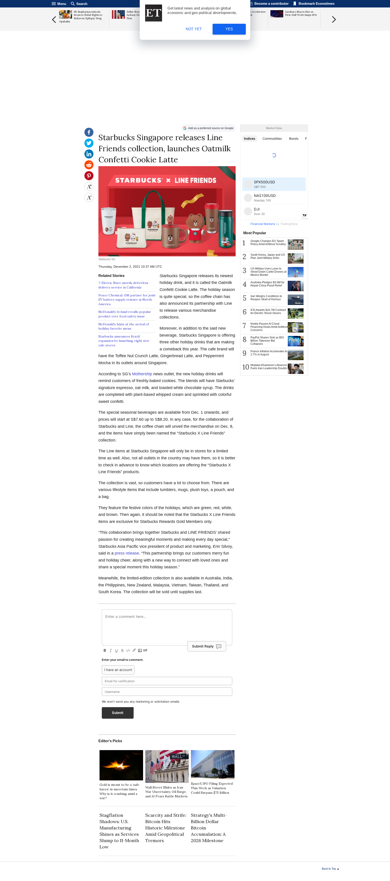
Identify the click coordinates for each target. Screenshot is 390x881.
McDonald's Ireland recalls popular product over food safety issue (124, 314)
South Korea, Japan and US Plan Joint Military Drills (268, 256)
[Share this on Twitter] (88, 146)
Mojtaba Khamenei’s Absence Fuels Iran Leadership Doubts (269, 367)
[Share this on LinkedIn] (88, 157)
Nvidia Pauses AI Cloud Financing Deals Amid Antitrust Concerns (269, 327)
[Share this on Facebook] (88, 135)
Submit (117, 713)
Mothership (142, 374)
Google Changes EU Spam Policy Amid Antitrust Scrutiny (268, 242)
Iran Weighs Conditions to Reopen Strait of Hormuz (266, 298)
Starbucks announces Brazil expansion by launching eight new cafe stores (123, 340)
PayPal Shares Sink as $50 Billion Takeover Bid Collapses (267, 340)
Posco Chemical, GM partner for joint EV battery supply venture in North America (127, 299)
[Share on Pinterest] (88, 179)
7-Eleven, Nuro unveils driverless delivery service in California (123, 285)
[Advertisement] (195, 89)
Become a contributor (271, 3)
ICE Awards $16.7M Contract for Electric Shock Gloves (268, 311)
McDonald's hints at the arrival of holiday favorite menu (123, 326)
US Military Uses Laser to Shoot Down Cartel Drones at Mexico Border (268, 271)
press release (127, 553)
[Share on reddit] (88, 168)
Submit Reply (203, 646)
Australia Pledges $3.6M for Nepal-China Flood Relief (267, 284)
